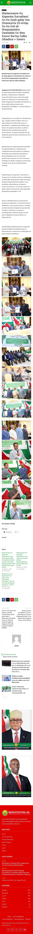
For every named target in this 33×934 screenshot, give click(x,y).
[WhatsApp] (16, 46)
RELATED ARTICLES (9, 654)
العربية (3, 878)
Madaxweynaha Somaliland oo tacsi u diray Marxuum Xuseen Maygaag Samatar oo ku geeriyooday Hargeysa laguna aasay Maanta (23, 615)
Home (3, 7)
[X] (8, 46)
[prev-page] (3, 697)
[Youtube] (24, 929)
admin (16, 646)
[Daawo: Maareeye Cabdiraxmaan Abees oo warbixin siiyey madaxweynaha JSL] (6, 689)
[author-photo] (16, 643)
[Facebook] (4, 46)
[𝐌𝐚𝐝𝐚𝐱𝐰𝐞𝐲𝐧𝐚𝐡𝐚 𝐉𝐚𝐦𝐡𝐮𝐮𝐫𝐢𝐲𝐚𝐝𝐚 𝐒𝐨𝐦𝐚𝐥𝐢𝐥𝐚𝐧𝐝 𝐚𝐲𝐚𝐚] (6, 678)
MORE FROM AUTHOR (10, 657)
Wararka (9, 7)
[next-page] (6, 697)
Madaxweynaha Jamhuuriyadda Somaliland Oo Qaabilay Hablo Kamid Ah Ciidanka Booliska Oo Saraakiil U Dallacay (16, 872)
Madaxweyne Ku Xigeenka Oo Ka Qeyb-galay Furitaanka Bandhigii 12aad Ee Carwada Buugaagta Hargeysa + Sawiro (8, 579)
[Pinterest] (12, 46)
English (4, 861)
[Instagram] (12, 929)
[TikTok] (16, 929)
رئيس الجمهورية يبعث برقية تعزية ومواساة (14, 880)
